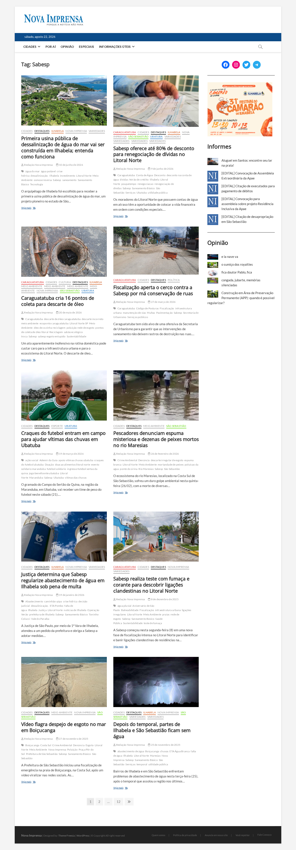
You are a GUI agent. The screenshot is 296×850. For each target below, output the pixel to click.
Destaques (42, 131)
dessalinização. (39, 175)
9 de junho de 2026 (161, 168)
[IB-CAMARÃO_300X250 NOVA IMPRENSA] (239, 84)
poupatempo (129, 184)
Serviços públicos (137, 317)
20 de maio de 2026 (70, 312)
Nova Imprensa (76, 131)
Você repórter (243, 835)
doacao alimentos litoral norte (72, 464)
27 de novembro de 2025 (73, 738)
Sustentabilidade (76, 336)
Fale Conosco (264, 834)
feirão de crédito (139, 179)
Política (174, 280)
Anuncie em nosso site (216, 835)
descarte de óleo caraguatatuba (62, 319)
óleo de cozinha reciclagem (49, 327)
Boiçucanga (32, 745)
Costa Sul (45, 745)
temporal (142, 764)
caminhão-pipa (53, 601)
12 (119, 801)
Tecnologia (36, 184)
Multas (151, 312)
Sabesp (57, 180)
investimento (67, 175)
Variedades (97, 131)
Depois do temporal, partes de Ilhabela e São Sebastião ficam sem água (151, 730)
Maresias (155, 755)
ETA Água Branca (179, 751)
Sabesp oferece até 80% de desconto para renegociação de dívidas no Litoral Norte (153, 154)
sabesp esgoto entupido (51, 336)
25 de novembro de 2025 (165, 744)
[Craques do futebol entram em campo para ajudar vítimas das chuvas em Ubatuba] (64, 395)
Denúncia (144, 460)
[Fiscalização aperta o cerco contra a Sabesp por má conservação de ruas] (156, 251)
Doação (49, 464)
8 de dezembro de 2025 (164, 599)
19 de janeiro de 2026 (71, 594)
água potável (48, 171)
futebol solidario (56, 469)
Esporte (57, 425)
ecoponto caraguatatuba (54, 323)
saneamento (69, 180)
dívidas (124, 179)
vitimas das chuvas (75, 477)
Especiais (86, 46)
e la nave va (229, 256)
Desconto (160, 175)
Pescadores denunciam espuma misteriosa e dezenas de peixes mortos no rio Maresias (156, 439)
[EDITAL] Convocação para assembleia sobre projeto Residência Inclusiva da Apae (247, 204)
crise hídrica (70, 601)
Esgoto (90, 745)
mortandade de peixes (171, 464)
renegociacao (145, 184)
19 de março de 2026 (71, 453)
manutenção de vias (134, 312)
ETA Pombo (56, 605)
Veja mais (34, 208)
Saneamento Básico (143, 188)
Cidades (29, 46)
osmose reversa (43, 180)
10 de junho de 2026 (71, 164)
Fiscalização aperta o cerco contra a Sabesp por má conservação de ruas (153, 290)
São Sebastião (138, 136)
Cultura (65, 282)
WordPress (82, 835)
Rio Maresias (145, 469)
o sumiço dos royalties (237, 264)
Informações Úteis (115, 46)
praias (165, 614)
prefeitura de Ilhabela (41, 614)
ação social (31, 460)
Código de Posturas (147, 308)
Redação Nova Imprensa (38, 164)
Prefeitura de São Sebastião (42, 754)
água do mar (32, 171)
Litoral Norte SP (79, 323)
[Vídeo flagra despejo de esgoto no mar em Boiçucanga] (64, 682)
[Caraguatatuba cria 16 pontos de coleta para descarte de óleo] (64, 252)
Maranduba (36, 477)
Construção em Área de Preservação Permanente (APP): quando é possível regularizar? (241, 298)
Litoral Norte (83, 175)
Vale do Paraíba (40, 618)
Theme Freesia (66, 835)
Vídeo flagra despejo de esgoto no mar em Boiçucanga (63, 727)
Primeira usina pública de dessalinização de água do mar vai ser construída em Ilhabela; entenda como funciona (63, 147)
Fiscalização (167, 308)
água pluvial (124, 605)
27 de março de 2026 (163, 301)
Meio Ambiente (31, 286)
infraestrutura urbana (168, 610)
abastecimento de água (130, 751)
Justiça (42, 610)
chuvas (164, 751)
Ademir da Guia (48, 460)
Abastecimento (34, 601)
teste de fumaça (153, 623)
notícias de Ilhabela (75, 610)
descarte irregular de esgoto (167, 460)
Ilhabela (57, 131)
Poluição (72, 749)
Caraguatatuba (124, 132)
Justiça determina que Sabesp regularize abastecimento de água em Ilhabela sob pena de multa (62, 580)
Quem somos (158, 835)
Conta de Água (144, 175)
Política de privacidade (185, 835)
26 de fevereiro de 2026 (164, 453)
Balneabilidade (130, 610)
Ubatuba (156, 136)
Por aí (51, 46)
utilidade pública (157, 192)
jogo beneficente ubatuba (44, 473)
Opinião (67, 46)
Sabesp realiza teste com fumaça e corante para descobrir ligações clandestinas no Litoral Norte (151, 584)
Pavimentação (164, 312)
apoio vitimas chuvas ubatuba (76, 460)
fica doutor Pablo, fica (236, 272)
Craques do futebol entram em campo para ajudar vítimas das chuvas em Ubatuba (63, 439)
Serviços (130, 192)
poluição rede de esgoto (80, 327)
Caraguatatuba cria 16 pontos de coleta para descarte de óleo (57, 301)
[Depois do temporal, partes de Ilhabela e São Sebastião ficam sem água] (156, 682)
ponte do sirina (128, 469)
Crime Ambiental (127, 460)
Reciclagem (56, 332)
